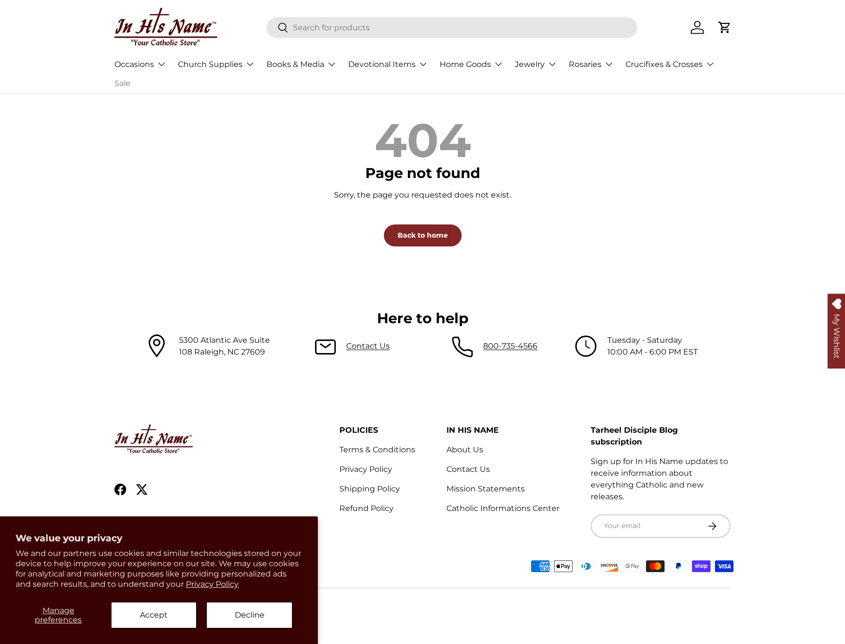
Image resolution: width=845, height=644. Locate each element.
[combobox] (452, 27)
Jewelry (530, 64)
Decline (250, 615)
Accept (154, 615)
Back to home (423, 235)
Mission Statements (485, 488)
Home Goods (465, 64)
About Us (464, 449)
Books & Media (295, 64)
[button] (724, 27)
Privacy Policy (212, 584)
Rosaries (585, 64)
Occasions (134, 64)
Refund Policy (366, 508)
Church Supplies (210, 64)
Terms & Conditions (377, 449)
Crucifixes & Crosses (664, 64)
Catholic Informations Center (502, 508)
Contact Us (368, 346)
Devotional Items (382, 64)
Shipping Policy (369, 488)
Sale (122, 83)
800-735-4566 (510, 346)
